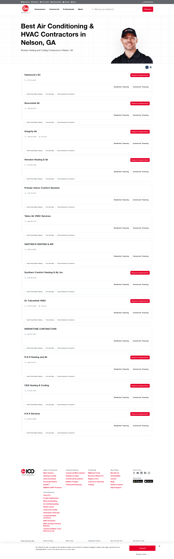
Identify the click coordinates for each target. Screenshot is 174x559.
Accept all (142, 548)
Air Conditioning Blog (50, 504)
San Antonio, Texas (138, 541)
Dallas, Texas (69, 541)
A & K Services (32, 413)
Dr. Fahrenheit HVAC (35, 300)
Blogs (113, 482)
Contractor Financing (96, 482)
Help (74, 2)
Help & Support (116, 487)
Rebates (35, 2)
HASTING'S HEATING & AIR (38, 244)
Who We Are (115, 473)
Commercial (54, 9)
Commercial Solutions (72, 470)
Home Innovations (49, 479)
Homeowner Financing (51, 513)
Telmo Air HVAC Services (37, 216)
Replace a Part (93, 479)
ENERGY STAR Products (52, 487)
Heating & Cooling (49, 476)
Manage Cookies (141, 554)
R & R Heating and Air (35, 357)
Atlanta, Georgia (48, 541)
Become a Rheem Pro (95, 476)
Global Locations (117, 485)
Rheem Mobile (137, 478)
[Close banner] (159, 546)
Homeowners (40, 9)
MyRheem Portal (94, 473)
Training (91, 485)
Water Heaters (48, 473)
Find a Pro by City (27, 541)
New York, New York (116, 541)
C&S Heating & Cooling (36, 385)
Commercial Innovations (74, 479)
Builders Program (72, 482)
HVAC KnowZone (49, 521)
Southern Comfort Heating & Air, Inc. (43, 272)
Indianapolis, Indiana (94, 541)
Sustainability (56, 2)
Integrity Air (30, 131)
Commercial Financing (74, 485)
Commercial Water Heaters (75, 473)
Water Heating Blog (50, 501)
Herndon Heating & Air (36, 159)
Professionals (68, 9)
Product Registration (51, 498)
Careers (67, 2)
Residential (121, 87)
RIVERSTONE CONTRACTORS (40, 329)
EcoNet (46, 485)
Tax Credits (45, 2)
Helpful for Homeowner (50, 470)
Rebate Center (48, 507)
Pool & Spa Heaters (50, 482)
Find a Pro (47, 495)
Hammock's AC (32, 74)
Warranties (26, 2)
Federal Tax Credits (50, 510)
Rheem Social (137, 470)
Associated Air (32, 103)
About (80, 9)
